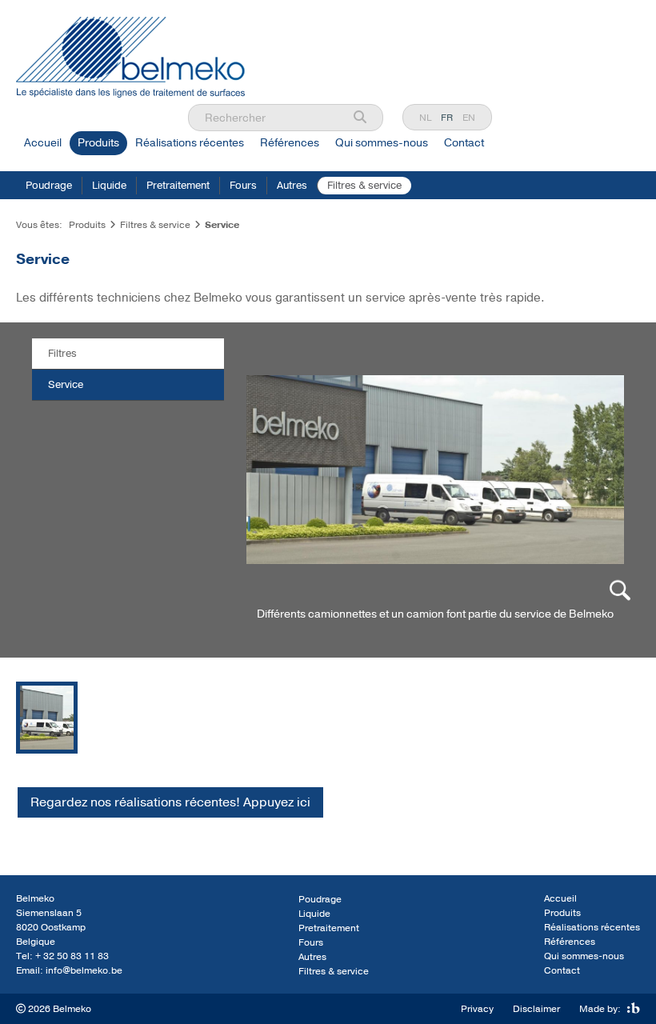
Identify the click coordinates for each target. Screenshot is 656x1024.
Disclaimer (536, 1008)
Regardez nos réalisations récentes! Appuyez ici (170, 802)
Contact (464, 142)
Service (65, 385)
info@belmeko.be (84, 970)
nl (425, 117)
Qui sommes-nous (381, 142)
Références (289, 142)
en (468, 117)
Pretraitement (178, 185)
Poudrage (49, 185)
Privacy (477, 1008)
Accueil (43, 142)
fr (447, 117)
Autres (292, 185)
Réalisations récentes (189, 142)
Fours (243, 185)
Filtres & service (364, 185)
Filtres (62, 353)
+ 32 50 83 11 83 (72, 956)
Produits (98, 142)
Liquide (109, 185)
